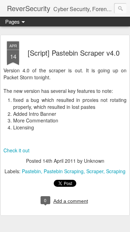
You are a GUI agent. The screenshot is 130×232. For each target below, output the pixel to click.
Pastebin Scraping (64, 171)
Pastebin (31, 171)
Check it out (16, 150)
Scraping (115, 171)
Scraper (94, 171)
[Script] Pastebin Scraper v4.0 (74, 53)
